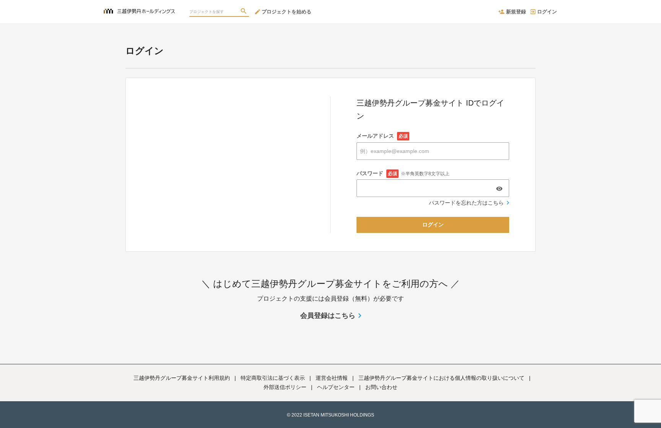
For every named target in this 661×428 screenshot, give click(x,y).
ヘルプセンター (336, 387)
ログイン (547, 12)
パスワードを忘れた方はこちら (466, 203)
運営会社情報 (332, 378)
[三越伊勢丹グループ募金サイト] (139, 8)
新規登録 (516, 12)
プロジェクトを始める (286, 12)
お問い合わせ (381, 387)
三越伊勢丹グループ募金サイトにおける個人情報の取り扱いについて (441, 378)
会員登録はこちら (327, 315)
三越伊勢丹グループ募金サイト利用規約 (182, 378)
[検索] (244, 12)
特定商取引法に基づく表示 (273, 378)
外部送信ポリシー (285, 387)
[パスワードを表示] (499, 188)
